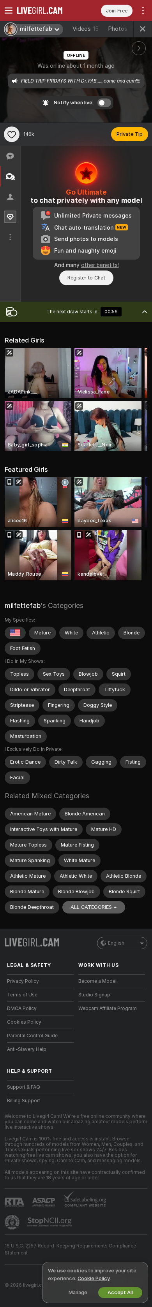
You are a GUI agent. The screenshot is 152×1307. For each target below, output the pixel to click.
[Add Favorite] (11, 134)
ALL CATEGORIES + (94, 907)
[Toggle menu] (8, 10)
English (116, 943)
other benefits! (100, 265)
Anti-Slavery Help (26, 1049)
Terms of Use (22, 995)
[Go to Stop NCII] (50, 1222)
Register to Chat (86, 278)
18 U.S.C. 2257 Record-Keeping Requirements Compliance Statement (70, 1249)
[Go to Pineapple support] (13, 1222)
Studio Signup (94, 995)
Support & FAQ (23, 1087)
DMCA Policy (22, 1008)
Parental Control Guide (32, 1035)
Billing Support (23, 1100)
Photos (123, 28)
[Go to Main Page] (46, 10)
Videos (85, 28)
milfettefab (23, 605)
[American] (15, 633)
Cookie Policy (94, 1278)
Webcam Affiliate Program (107, 1008)
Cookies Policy (24, 1022)
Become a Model (97, 981)
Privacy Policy (23, 981)
